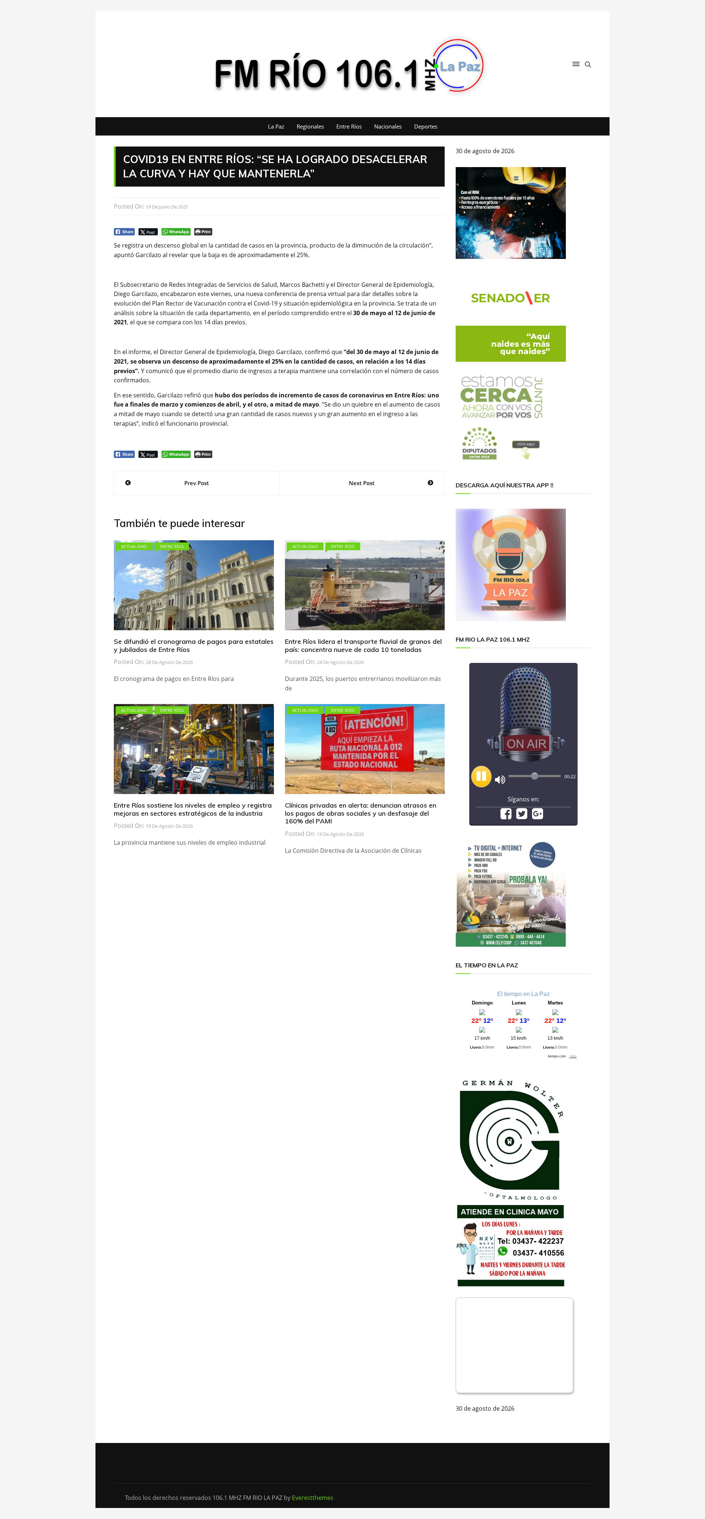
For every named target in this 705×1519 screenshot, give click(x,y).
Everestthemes (312, 1498)
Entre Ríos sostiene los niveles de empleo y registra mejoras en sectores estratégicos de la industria (193, 809)
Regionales (310, 126)
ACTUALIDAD (134, 546)
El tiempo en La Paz (523, 994)
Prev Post (196, 483)
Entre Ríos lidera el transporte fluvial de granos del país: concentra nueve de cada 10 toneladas (363, 645)
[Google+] (537, 816)
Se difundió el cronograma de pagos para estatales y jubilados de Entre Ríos (194, 645)
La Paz (276, 126)
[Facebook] (505, 816)
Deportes (425, 126)
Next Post (362, 483)
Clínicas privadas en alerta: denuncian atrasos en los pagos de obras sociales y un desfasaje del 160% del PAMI (360, 813)
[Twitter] (521, 816)
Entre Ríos (349, 126)
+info (572, 1056)
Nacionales (388, 126)
